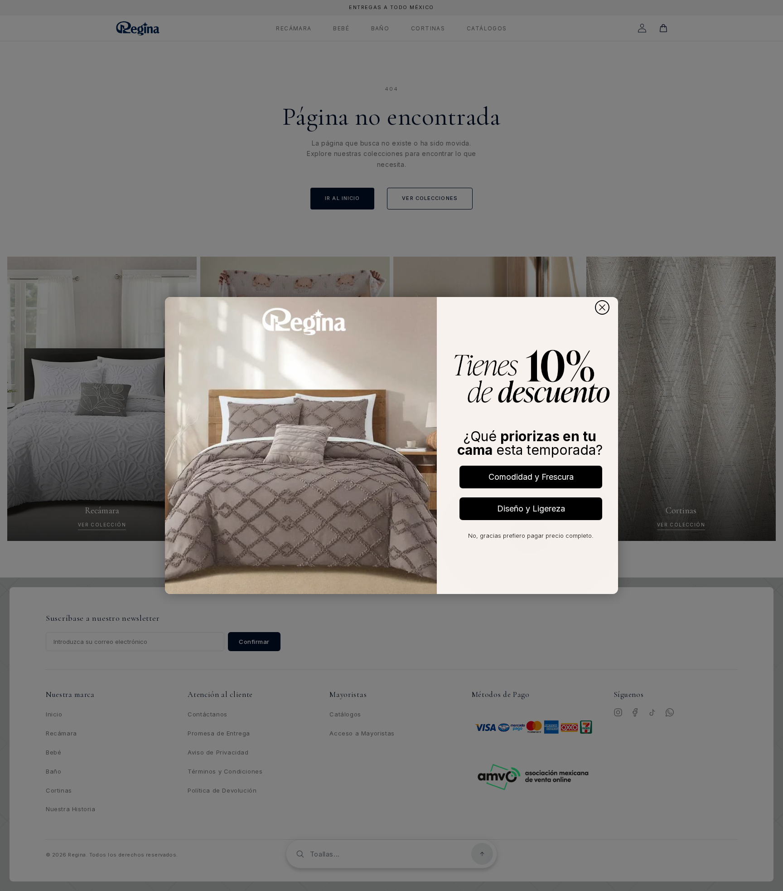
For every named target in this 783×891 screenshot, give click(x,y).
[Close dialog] (602, 307)
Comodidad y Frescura (531, 477)
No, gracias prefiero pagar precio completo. (531, 535)
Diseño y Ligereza (531, 508)
